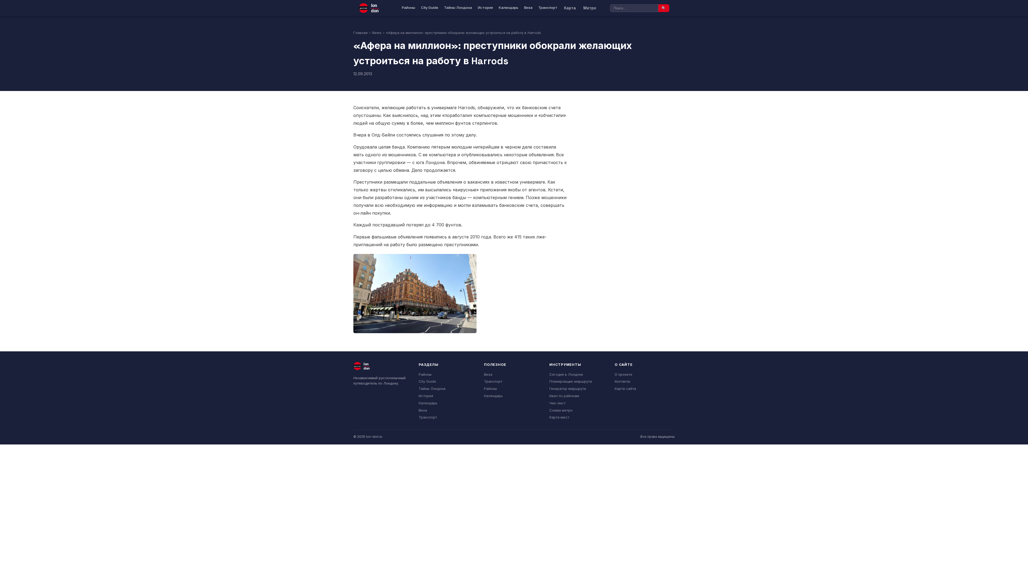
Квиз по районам (564, 396)
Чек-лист (557, 403)
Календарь (508, 7)
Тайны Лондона (458, 7)
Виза (528, 7)
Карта (570, 8)
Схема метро (561, 410)
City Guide (429, 7)
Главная (360, 33)
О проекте (623, 374)
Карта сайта (625, 388)
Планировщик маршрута (570, 381)
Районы (408, 7)
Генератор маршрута (567, 388)
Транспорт (547, 7)
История (485, 7)
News (376, 33)
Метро (589, 8)
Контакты (622, 381)
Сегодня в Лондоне (566, 374)
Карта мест (559, 417)
